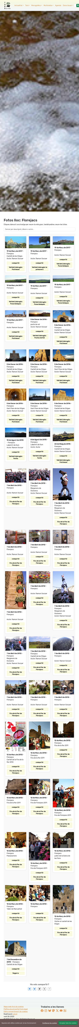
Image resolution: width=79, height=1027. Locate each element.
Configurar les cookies (49, 1023)
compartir (16, 263)
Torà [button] (26, 5)
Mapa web (7, 1007)
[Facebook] (29, 989)
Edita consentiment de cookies (16, 1012)
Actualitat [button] (18, 5)
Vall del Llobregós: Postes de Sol (39, 337)
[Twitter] (44, 989)
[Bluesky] (34, 989)
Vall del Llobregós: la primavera (39, 268)
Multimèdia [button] (48, 5)
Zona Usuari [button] (67, 5)
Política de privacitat (12, 1009)
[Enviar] (49, 989)
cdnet (15, 1014)
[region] (39, 1023)
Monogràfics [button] (36, 5)
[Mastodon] (39, 989)
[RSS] (65, 1010)
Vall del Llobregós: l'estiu (15, 457)
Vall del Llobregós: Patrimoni (15, 268)
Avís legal (24, 1009)
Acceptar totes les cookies (67, 1023)
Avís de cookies (18, 1007)
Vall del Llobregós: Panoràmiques (63, 265)
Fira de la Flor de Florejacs (16, 503)
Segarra (16, 973)
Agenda (58, 5)
